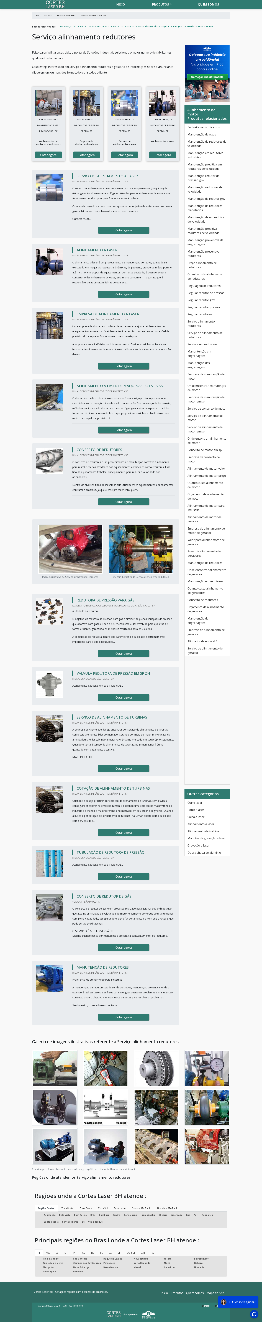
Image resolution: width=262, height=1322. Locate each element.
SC (83, 1252)
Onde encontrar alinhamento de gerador (206, 572)
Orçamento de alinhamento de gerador (205, 609)
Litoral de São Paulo (167, 1208)
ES (57, 1252)
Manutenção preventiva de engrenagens (205, 242)
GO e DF (131, 1252)
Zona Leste (120, 1208)
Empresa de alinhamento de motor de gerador (206, 531)
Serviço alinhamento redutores (104, 26)
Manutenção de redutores (204, 563)
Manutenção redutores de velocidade (141, 26)
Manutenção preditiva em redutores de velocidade (204, 166)
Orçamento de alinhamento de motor (205, 496)
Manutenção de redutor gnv (206, 199)
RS (92, 1252)
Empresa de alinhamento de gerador (206, 632)
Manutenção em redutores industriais (205, 155)
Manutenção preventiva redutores (203, 254)
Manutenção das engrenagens (198, 365)
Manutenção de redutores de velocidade (206, 144)
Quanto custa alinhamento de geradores (205, 590)
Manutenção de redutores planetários (204, 208)
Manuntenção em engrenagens (199, 353)
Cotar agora (48, 155)
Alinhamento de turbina (203, 831)
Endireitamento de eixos (203, 127)
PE (101, 1252)
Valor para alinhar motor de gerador (206, 542)
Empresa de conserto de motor (203, 459)
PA (152, 1252)
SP (66, 1252)
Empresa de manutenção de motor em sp (206, 399)
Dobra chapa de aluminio (204, 853)
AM (143, 1252)
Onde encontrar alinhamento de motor (206, 441)
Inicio (120, 4)
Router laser (195, 810)
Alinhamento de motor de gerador (204, 519)
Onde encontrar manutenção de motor (206, 388)
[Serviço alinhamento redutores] (48, 103)
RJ (39, 1252)
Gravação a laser (198, 845)
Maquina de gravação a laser (206, 838)
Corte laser (194, 803)
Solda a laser (195, 817)
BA (110, 1252)
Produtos (160, 4)
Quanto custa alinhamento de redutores (205, 276)
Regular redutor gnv (171, 26)
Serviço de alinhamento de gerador (205, 650)
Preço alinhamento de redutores (202, 265)
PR (74, 1252)
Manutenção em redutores (73, 26)
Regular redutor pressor (203, 307)
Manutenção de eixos (201, 134)
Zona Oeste (85, 1208)
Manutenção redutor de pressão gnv (203, 178)
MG (48, 1252)
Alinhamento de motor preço (206, 476)
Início (164, 1293)
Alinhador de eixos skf (202, 641)
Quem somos (208, 4)
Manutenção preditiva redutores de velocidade (203, 231)
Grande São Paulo (141, 1208)
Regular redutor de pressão (206, 293)
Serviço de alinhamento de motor (205, 418)
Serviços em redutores (202, 344)
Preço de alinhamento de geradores (204, 553)
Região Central (46, 1208)
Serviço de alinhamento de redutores (205, 335)
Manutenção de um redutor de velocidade (205, 219)
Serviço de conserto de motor (198, 26)
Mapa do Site (215, 1293)
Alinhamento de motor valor (206, 468)
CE (119, 1252)
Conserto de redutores (202, 600)
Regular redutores (199, 314)
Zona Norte (67, 1208)
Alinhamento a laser (200, 824)
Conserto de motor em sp (204, 450)
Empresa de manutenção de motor (206, 376)
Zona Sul (103, 1208)
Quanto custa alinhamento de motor (205, 485)
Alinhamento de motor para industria (206, 508)
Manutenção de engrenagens (197, 620)
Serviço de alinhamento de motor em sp (205, 429)
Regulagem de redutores (204, 286)
